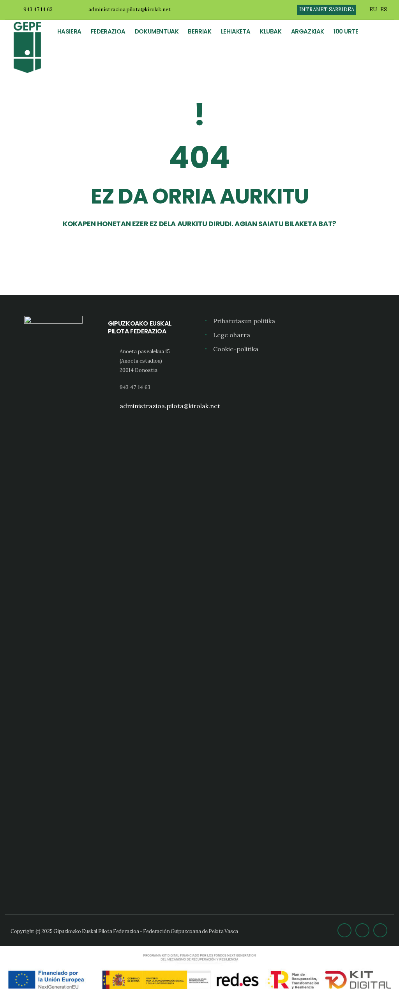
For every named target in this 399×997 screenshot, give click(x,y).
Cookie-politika (235, 349)
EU (373, 9)
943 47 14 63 (38, 9)
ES (383, 9)
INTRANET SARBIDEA (326, 9)
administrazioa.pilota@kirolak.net (129, 9)
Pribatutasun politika (244, 321)
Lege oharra (231, 335)
